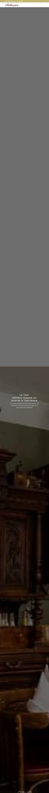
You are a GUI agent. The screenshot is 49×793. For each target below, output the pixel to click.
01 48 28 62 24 (10, 1)
